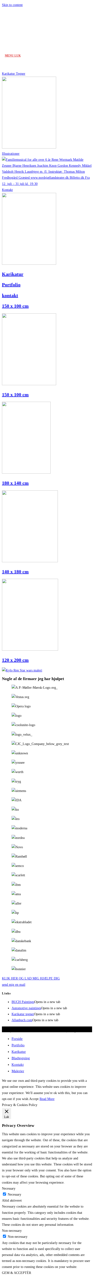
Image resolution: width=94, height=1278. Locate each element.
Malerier (18, 1071)
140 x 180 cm (15, 571)
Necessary (14, 1194)
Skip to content (12, 5)
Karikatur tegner (23, 1014)
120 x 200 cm (15, 660)
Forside (17, 1039)
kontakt (10, 295)
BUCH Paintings (23, 1002)
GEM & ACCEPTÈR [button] (16, 1273)
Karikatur (12, 274)
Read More (47, 1099)
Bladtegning (21, 1058)
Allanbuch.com (22, 1020)
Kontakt (18, 1064)
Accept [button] (34, 1099)
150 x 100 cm (15, 306)
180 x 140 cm (15, 483)
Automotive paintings (26, 1008)
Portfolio (11, 284)
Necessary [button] (8, 1188)
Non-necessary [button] (12, 1230)
